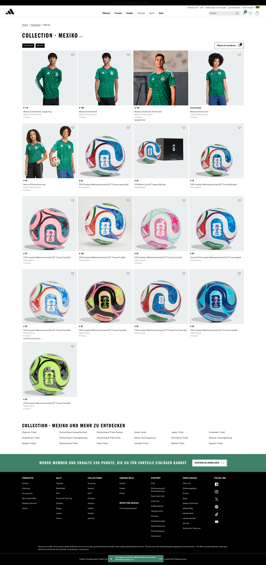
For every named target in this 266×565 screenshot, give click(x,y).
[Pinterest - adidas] (229, 507)
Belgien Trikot (29, 443)
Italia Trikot (102, 443)
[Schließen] (111, 558)
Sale (161, 13)
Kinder (129, 13)
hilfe (201, 8)
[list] (118, 45)
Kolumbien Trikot (179, 438)
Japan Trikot (177, 432)
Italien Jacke (140, 432)
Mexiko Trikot (177, 443)
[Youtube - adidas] (229, 522)
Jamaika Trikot (141, 443)
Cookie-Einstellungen (88, 559)
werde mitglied (248, 8)
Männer (106, 13)
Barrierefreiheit (167, 559)
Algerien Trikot (29, 432)
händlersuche (193, 8)
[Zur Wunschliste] (250, 13)
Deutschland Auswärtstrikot (73, 432)
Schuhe (141, 13)
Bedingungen (181, 559)
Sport (151, 13)
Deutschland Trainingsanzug (73, 438)
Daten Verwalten (106, 559)
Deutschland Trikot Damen (110, 432)
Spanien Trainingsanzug (220, 438)
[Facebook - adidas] (229, 484)
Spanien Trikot (216, 443)
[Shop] (10, 12)
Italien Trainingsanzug (145, 438)
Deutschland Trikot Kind (108, 438)
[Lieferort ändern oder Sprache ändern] (257, 8)
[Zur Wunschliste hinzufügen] (72, 55)
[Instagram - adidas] (229, 492)
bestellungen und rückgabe (216, 8)
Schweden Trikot (217, 432)
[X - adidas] (229, 499)
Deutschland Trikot (68, 443)
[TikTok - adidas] (229, 514)
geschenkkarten (234, 8)
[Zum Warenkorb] (257, 13)
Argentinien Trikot (31, 438)
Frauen (118, 13)
